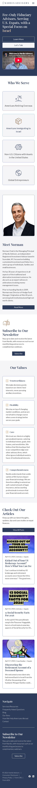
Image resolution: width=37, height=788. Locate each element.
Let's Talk (18, 45)
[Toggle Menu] (33, 3)
